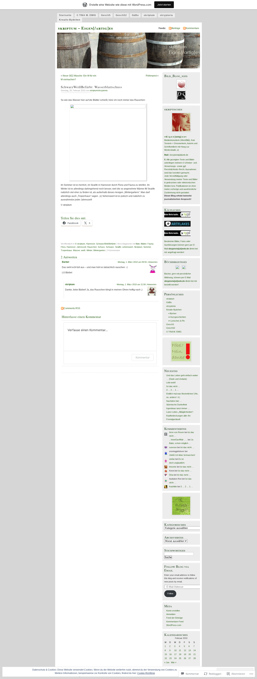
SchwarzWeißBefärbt (106, 244)
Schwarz (110, 247)
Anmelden (170, 614)
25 (180, 658)
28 (194, 658)
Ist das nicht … (173, 386)
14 (194, 650)
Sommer (147, 247)
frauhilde (173, 486)
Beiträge (176, 28)
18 (180, 654)
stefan (172, 459)
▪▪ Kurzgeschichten (177, 317)
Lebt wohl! (171, 382)
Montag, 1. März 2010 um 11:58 (131, 284)
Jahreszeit (81, 247)
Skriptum (138, 247)
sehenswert (127, 247)
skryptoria (166, 15)
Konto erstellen (173, 610)
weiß (83, 250)
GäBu (135, 15)
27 (190, 658)
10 (175, 650)
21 (194, 654)
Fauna (150, 244)
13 (190, 650)
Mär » (173, 662)
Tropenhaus (66, 250)
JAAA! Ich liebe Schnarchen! (182, 455)
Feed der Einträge (174, 618)
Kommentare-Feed (174, 621)
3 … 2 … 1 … (172, 390)
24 (175, 658)
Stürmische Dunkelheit (176, 404)
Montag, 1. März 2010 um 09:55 (132, 262)
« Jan (166, 662)
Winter (89, 250)
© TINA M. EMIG (86, 15)
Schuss (101, 247)
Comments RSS (72, 308)
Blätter (143, 244)
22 (166, 658)
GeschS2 (121, 15)
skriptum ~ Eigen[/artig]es (85, 28)
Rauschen (92, 247)
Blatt (138, 244)
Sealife (118, 247)
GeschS (106, 15)
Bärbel (65, 262)
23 (170, 658)
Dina (171, 475)
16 (170, 654)
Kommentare (192, 28)
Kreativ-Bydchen (69, 19)
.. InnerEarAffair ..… (178, 439)
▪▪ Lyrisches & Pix (176, 321)
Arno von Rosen (176, 432)
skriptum (149, 15)
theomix (172, 467)
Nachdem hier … (174, 401)
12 (185, 650)
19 (185, 654)
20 (190, 654)
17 (175, 654)
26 (185, 658)
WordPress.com (173, 625)
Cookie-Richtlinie (146, 673)
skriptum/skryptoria (98, 90)
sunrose (173, 447)
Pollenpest (151, 75)
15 (166, 654)
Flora (63, 247)
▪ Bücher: (172, 313)
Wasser (76, 250)
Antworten (152, 262)
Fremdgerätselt (173, 419)
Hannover (90, 244)
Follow (170, 593)
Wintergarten (99, 250)
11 (180, 650)
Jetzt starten (164, 4)
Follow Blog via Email (176, 568)
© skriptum (80, 244)
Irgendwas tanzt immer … (178, 408)
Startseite (65, 15)
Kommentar (143, 357)
